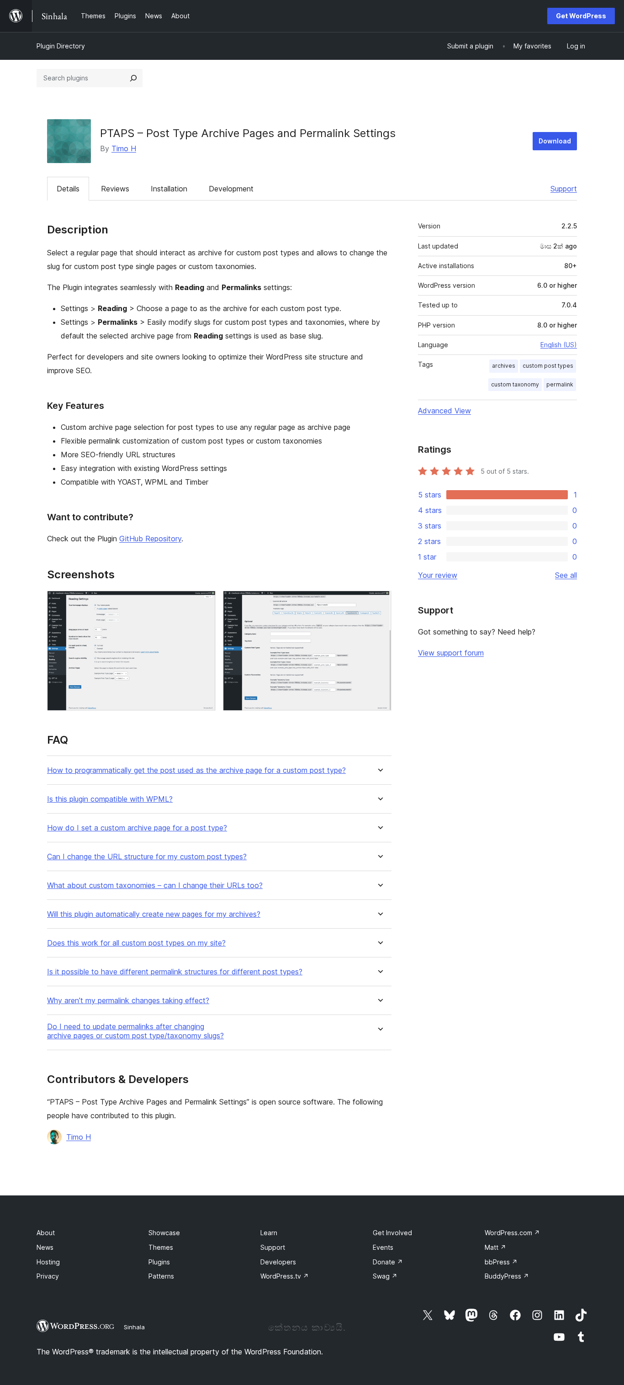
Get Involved (392, 1233)
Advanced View (444, 410)
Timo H (123, 148)
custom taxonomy (515, 384)
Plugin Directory (61, 46)
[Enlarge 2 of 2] (379, 603)
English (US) (558, 345)
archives (503, 365)
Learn (268, 1233)
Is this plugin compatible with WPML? (110, 799)
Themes (160, 1247)
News (45, 1247)
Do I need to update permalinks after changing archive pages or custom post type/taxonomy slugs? (135, 1031)
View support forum (451, 652)
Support (563, 188)
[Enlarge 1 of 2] (203, 603)
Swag (385, 1276)
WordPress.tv (284, 1276)
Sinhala (134, 1327)
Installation (169, 188)
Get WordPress (581, 16)
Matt (495, 1247)
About (46, 1233)
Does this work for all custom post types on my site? (136, 943)
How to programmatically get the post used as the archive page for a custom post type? (196, 770)
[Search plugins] (133, 78)
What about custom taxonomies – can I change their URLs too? (155, 885)
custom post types (548, 365)
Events (383, 1247)
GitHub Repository (150, 538)
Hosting (48, 1262)
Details (68, 188)
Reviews (115, 188)
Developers (278, 1262)
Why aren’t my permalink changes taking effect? (128, 1000)
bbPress (501, 1262)
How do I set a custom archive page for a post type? (137, 828)
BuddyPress (507, 1276)
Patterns (161, 1276)
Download (555, 141)
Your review (437, 575)
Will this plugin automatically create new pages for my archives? (153, 914)
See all (566, 575)
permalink (559, 384)
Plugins (159, 1262)
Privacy (48, 1276)
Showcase (164, 1233)
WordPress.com (512, 1233)
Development (231, 188)
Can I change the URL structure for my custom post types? (147, 856)
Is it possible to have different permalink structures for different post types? (174, 971)
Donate (388, 1262)
